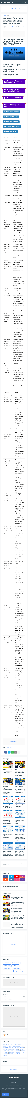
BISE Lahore (7, 965)
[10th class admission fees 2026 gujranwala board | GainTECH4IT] (20, 764)
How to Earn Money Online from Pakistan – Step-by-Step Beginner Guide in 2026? (18, 918)
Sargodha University (14, 1052)
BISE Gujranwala (16, 962)
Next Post (23, 868)
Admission (6, 962)
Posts (6, 1034)
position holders (8, 971)
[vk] (11, 879)
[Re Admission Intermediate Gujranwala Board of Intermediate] (8, 814)
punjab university (19, 971)
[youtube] (17, 876)
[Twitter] (9, 752)
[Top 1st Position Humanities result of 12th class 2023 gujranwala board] (20, 846)
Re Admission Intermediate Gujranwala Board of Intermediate (7, 821)
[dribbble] (17, 879)
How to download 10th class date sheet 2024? (7, 836)
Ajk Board (15, 1049)
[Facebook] (5, 752)
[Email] (15, 752)
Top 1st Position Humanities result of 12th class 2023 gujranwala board (19, 853)
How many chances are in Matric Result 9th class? (8, 806)
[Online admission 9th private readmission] (20, 800)
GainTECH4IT (9, 2)
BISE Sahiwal (7, 968)
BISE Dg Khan (20, 1047)
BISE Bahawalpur (7, 1049)
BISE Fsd (9, 1046)
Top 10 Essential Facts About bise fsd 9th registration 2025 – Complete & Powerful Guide (20, 789)
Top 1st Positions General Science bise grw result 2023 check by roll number (20, 837)
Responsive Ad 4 (14, 1069)
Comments (8, 1036)
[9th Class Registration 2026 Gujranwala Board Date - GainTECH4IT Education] (8, 781)
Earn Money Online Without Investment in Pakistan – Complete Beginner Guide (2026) (17, 925)
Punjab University (15, 1050)
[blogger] (5, 879)
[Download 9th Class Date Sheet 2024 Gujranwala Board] (20, 814)
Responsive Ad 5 (14, 944)
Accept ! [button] (6, 1094)
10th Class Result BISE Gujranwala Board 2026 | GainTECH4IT (7, 772)
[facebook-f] (5, 876)
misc (11, 747)
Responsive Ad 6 (14, 1016)
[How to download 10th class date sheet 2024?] (8, 829)
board (8, 15)
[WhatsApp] (12, 752)
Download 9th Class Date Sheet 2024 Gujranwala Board (19, 821)
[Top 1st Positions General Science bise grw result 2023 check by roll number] (20, 829)
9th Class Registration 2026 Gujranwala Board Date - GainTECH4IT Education (7, 790)
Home (4, 15)
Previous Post (5, 868)
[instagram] (22, 876)
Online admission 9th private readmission (19, 806)
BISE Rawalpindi (17, 1046)
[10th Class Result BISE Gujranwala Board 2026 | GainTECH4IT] (8, 764)
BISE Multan (15, 965)
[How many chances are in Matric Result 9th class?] (8, 800)
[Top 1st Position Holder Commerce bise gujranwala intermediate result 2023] (8, 846)
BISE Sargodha (16, 968)
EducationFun (14, 994)
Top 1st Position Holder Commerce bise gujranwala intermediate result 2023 (8, 854)
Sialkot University (13, 1053)
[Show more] (19, 752)
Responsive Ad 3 (14, 741)
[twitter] (11, 876)
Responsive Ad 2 (14, 34)
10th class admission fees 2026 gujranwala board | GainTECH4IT (19, 772)
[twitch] (22, 879)
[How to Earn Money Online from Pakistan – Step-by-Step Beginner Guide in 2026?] (6, 917)
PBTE (8, 1050)
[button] (2, 2)
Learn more (12, 1089)
